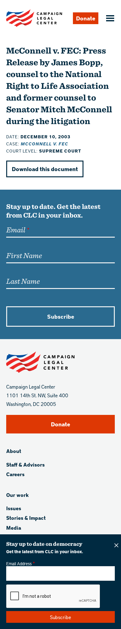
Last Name (23, 281)
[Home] (34, 18)
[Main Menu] (109, 19)
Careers (15, 474)
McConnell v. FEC (44, 144)
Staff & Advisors (25, 464)
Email (15, 229)
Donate (85, 18)
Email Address (19, 563)
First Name (24, 255)
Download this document (45, 169)
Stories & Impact (26, 518)
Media (13, 527)
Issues (13, 508)
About (13, 451)
